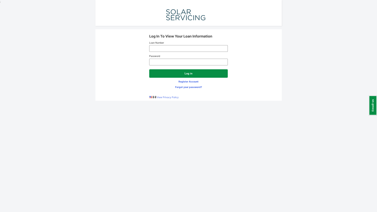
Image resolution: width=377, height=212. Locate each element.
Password (154, 56)
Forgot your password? (188, 87)
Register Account (188, 81)
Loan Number (156, 42)
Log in (188, 73)
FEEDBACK (373, 105)
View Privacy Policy (168, 97)
